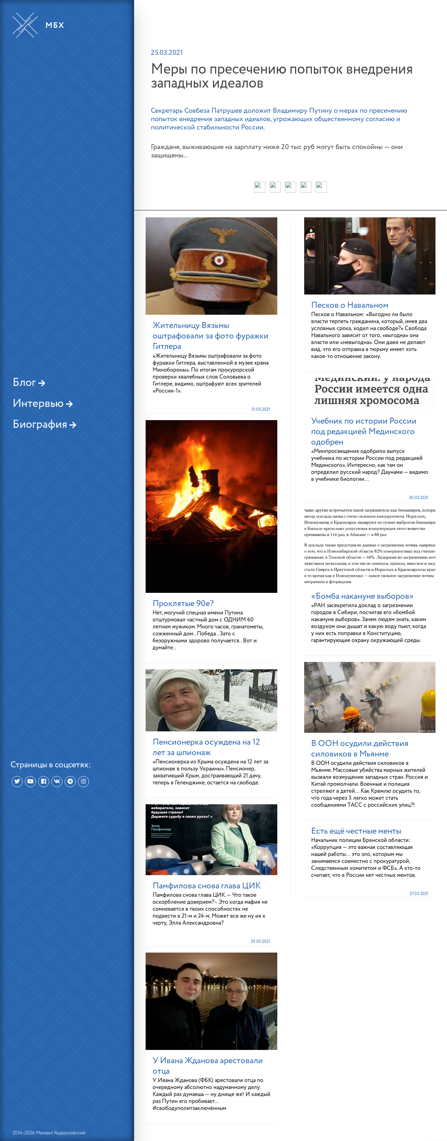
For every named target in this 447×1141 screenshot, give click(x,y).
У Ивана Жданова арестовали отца (208, 1066)
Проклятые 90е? (183, 603)
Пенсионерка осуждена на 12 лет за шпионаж (206, 747)
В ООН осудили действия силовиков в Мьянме (360, 748)
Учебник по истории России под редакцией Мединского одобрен (364, 431)
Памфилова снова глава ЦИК (207, 886)
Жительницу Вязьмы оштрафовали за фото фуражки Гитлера (211, 336)
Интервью (39, 403)
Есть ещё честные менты (356, 831)
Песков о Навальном (349, 305)
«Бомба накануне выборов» (362, 596)
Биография (41, 424)
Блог (25, 382)
